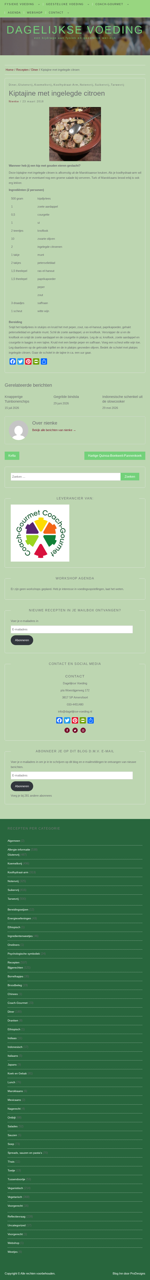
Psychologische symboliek (24, 953)
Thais (11, 1161)
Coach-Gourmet (109, 4)
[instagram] (83, 730)
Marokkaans (15, 1091)
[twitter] (75, 730)
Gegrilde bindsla (66, 397)
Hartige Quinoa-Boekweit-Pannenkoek (115, 455)
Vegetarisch (15, 1196)
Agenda (14, 12)
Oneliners (14, 944)
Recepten (14, 962)
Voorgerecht (15, 1205)
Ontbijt (12, 1117)
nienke (14, 101)
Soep (11, 1144)
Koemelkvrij (43, 84)
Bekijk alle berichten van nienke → (54, 430)
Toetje (11, 1170)
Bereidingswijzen (18, 909)
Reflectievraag (16, 1216)
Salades (13, 1126)
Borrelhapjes (15, 976)
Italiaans (13, 1055)
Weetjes (13, 1251)
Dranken (13, 1020)
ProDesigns (137, 1273)
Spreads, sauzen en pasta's (25, 1152)
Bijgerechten (15, 967)
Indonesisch (15, 1047)
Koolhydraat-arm (66, 84)
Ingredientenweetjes (20, 936)
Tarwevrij (117, 84)
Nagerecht (14, 1108)
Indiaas (12, 1038)
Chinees (13, 994)
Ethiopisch (14, 927)
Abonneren (22, 640)
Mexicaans (14, 1099)
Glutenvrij (25, 84)
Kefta (12, 455)
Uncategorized (17, 1225)
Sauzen (12, 1135)
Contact (56, 12)
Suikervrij (102, 84)
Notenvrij (86, 84)
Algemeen (14, 840)
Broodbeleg (15, 985)
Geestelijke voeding (65, 4)
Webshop (35, 12)
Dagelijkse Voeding (75, 30)
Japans (12, 1064)
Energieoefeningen (19, 918)
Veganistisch (15, 1188)
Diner (13, 84)
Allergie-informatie (19, 849)
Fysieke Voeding (19, 4)
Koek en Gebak (17, 1073)
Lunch (11, 1082)
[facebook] (67, 730)
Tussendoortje (16, 1179)
